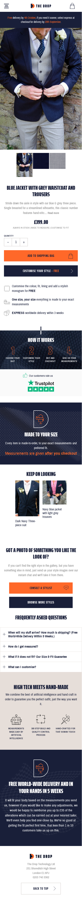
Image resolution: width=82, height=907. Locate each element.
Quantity (9, 236)
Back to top (40, 888)
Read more (53, 213)
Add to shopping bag (41, 255)
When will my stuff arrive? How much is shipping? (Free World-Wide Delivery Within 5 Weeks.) (42, 634)
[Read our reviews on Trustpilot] (41, 385)
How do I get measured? (23, 646)
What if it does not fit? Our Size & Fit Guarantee (37, 656)
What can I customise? (22, 667)
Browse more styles (41, 602)
